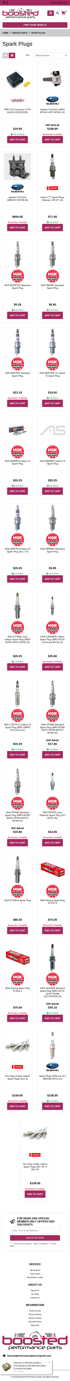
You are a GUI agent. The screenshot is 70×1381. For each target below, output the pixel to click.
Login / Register (59, 3)
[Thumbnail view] (5, 55)
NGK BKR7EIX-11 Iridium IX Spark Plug (52, 374)
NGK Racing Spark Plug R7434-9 (17, 989)
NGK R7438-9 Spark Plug (17, 900)
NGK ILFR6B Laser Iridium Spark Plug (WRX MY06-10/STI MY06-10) (17, 639)
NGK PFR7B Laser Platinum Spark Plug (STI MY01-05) (52, 815)
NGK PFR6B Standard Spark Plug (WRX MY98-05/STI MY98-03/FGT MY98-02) (17, 816)
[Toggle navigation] (50, 13)
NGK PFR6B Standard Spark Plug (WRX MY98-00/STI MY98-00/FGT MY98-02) (52, 728)
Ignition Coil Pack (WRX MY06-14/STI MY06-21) (52, 111)
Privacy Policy (35, 1314)
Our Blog (35, 1294)
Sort (27, 55)
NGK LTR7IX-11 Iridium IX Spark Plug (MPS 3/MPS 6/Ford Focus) (17, 727)
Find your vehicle (35, 25)
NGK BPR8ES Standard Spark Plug (52, 550)
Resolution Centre (35, 1277)
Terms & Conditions (40, 1244)
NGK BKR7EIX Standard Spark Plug (17, 374)
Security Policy (35, 1322)
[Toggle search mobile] (56, 13)
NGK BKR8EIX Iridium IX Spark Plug (17, 462)
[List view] (12, 55)
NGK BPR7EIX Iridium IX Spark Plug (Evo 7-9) (17, 550)
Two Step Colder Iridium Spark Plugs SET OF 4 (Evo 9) (35, 1167)
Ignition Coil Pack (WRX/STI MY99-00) (17, 198)
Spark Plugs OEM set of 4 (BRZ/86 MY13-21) (52, 1077)
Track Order (35, 1274)
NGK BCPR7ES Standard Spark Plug (18, 286)
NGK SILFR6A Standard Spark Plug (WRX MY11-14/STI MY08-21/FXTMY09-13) (52, 992)
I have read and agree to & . (33, 1245)
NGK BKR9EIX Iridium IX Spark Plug (52, 462)
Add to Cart (17, 139)
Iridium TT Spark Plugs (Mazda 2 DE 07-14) (52, 198)
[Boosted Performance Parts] (20, 13)
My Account (35, 1270)
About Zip (35, 1325)
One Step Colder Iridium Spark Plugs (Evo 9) (17, 1077)
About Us (35, 1290)
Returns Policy (35, 1318)
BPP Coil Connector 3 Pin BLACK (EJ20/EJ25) (17, 111)
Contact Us (35, 1298)
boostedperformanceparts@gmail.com (29, 1355)
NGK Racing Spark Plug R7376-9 (52, 901)
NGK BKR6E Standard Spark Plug (52, 286)
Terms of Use (35, 1311)
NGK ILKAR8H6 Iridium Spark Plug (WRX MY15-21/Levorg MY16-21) (52, 639)
